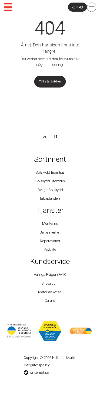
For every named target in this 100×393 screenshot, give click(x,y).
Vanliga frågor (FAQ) (50, 275)
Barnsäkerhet (50, 232)
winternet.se (39, 372)
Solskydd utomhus (50, 181)
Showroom (50, 283)
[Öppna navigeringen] (91, 7)
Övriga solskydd (50, 190)
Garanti (50, 301)
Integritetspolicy (37, 365)
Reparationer (50, 241)
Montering (50, 223)
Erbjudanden (50, 198)
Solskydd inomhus (50, 172)
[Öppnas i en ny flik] (45, 136)
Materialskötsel (50, 292)
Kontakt (77, 7)
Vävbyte (50, 249)
